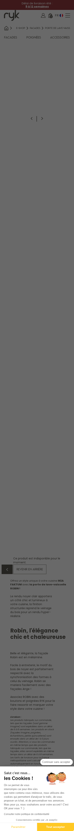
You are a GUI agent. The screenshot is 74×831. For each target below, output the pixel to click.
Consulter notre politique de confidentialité (26, 814)
